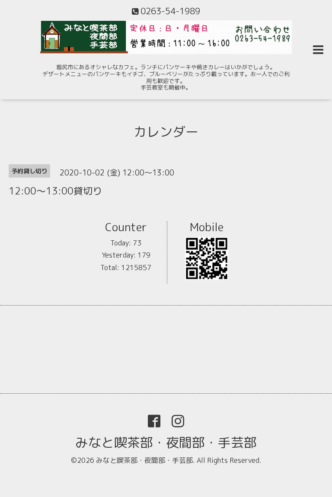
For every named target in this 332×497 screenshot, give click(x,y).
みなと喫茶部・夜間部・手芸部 (166, 442)
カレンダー (166, 132)
